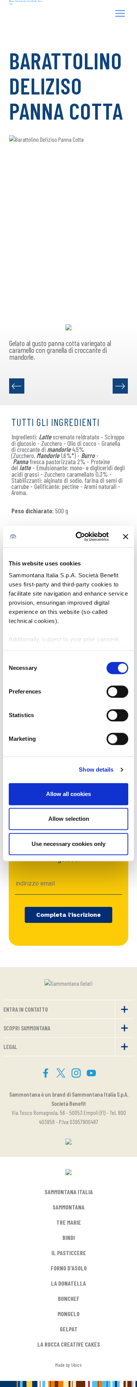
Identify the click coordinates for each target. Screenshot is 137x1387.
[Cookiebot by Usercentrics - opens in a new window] (80, 536)
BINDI (68, 1237)
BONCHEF (69, 1298)
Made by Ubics (68, 1364)
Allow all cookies (68, 794)
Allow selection (68, 818)
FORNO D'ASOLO (69, 1268)
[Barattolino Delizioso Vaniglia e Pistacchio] (120, 386)
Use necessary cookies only (68, 844)
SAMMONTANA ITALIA (69, 1191)
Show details (96, 769)
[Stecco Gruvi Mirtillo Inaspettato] (16, 386)
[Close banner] (125, 536)
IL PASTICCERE (68, 1252)
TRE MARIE (68, 1222)
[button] (120, 14)
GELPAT (69, 1329)
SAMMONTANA (68, 1207)
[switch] (117, 691)
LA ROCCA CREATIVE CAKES (68, 1344)
